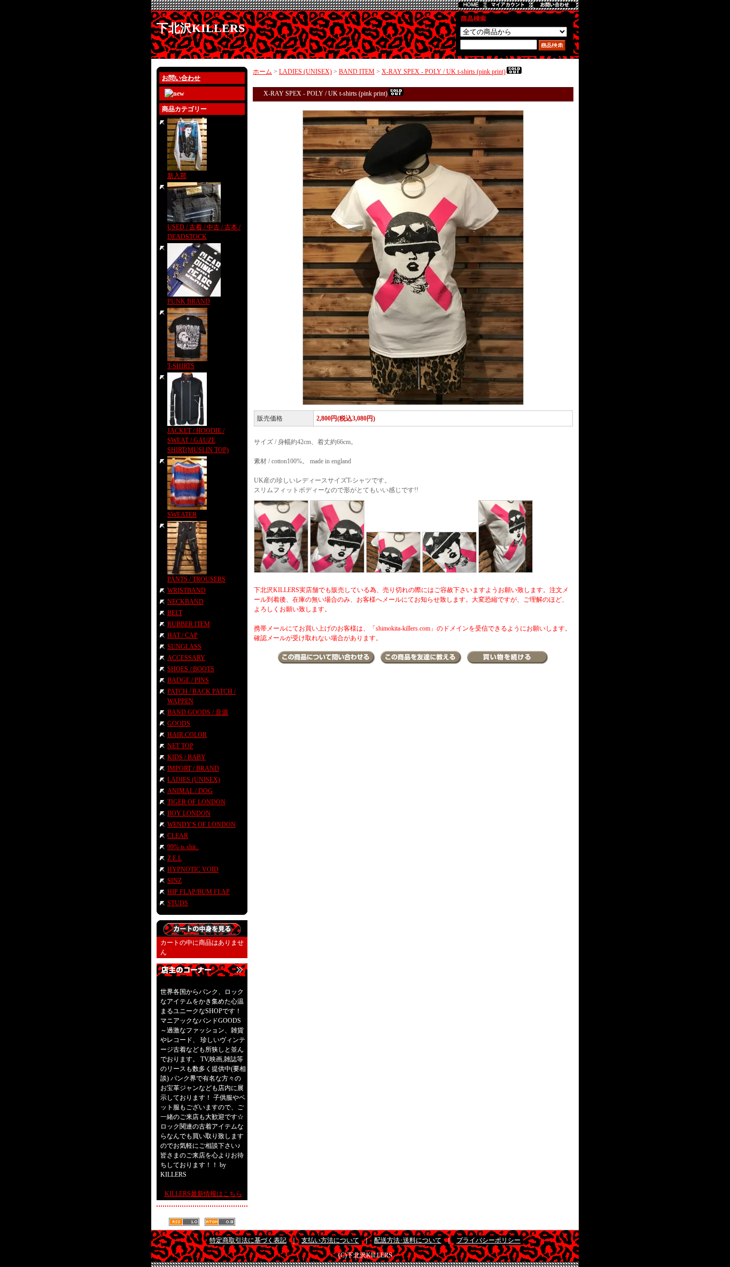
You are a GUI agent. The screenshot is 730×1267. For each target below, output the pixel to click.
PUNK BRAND (188, 301)
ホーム (262, 71)
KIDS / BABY (186, 757)
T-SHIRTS (181, 366)
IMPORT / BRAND (193, 768)
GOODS (178, 723)
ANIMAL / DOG (190, 791)
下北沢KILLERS (201, 28)
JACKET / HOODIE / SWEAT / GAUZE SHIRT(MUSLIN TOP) (198, 440)
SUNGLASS (184, 646)
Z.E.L (174, 858)
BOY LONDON (189, 813)
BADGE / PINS (188, 680)
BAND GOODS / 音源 (197, 712)
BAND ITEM (357, 71)
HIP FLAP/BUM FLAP (198, 892)
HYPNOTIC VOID (193, 869)
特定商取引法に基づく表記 (247, 1240)
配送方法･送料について (407, 1240)
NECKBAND (185, 601)
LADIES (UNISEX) (193, 779)
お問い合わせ (181, 78)
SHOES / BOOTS (190, 669)
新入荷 (177, 176)
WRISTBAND (186, 590)
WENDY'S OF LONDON (201, 824)
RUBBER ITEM (188, 624)
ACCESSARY (186, 658)
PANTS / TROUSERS (196, 579)
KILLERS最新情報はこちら (203, 1194)
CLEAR (177, 836)
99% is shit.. (183, 847)
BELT (174, 613)
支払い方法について (330, 1240)
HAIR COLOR (187, 735)
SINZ (174, 880)
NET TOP (180, 746)
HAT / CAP (182, 635)
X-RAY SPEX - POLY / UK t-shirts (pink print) (444, 71)
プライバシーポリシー (488, 1240)
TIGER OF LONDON (196, 802)
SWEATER (182, 514)
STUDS (177, 903)
